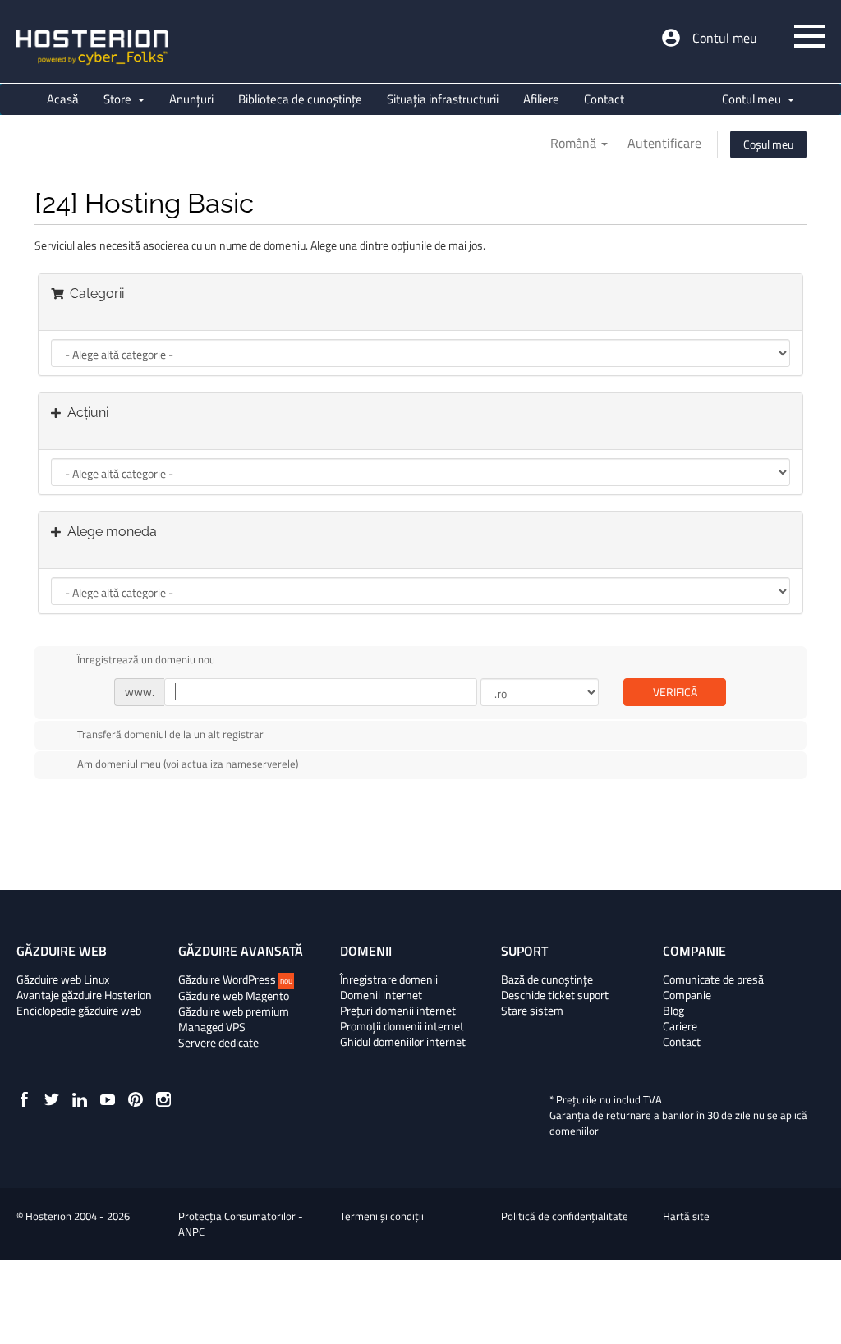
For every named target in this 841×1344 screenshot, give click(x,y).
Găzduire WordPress (235, 979)
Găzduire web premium (233, 1011)
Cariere (680, 1026)
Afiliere (541, 98)
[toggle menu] (809, 36)
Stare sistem (532, 1011)
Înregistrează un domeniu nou (146, 659)
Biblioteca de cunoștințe (300, 98)
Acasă (63, 98)
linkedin (79, 1099)
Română (575, 143)
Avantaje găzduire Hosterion (84, 995)
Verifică (675, 691)
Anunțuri (191, 98)
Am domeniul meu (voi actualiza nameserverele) (187, 764)
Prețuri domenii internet (398, 1011)
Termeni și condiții (382, 1216)
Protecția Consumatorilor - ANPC (240, 1224)
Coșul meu (768, 144)
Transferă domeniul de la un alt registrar (170, 734)
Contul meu (724, 38)
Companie (687, 995)
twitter (51, 1099)
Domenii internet (381, 995)
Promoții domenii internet (402, 1026)
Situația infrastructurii (443, 98)
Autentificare (664, 143)
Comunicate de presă (713, 979)
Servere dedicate (218, 1043)
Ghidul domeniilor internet (403, 1042)
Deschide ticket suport (555, 995)
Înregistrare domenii (389, 979)
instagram (163, 1099)
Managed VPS (212, 1027)
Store (119, 98)
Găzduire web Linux (62, 979)
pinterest (135, 1099)
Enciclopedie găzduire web (78, 1011)
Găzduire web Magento (233, 996)
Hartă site (686, 1216)
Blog (673, 1011)
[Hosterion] (92, 49)
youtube (107, 1099)
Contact (604, 98)
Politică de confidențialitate (564, 1216)
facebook (23, 1099)
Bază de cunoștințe (547, 979)
